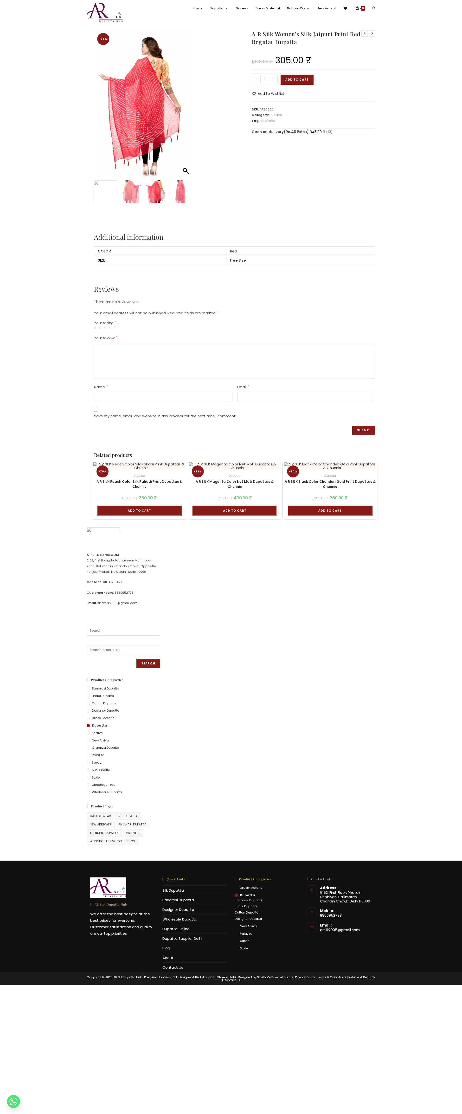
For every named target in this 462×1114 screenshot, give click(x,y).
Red (233, 251)
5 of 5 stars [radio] (115, 328)
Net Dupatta (128, 816)
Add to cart (297, 79)
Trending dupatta (104, 833)
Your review (105, 337)
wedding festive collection (112, 841)
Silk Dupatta (101, 770)
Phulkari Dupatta (132, 824)
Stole (96, 777)
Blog (166, 948)
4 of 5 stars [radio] (110, 328)
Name (101, 386)
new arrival (100, 740)
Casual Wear (100, 816)
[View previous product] (364, 33)
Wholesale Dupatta (107, 792)
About (167, 957)
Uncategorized (104, 784)
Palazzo (98, 755)
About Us (286, 977)
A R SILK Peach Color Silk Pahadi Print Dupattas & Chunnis (139, 484)
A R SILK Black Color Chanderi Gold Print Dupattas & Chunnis (330, 484)
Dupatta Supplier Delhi (182, 938)
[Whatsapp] (13, 1101)
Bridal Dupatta (103, 696)
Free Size (238, 260)
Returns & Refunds (361, 977)
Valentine (267, 120)
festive (97, 733)
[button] (186, 106)
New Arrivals (100, 824)
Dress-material (103, 718)
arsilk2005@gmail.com (340, 929)
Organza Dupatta (105, 747)
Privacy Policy (305, 977)
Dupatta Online (176, 928)
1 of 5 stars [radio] (96, 328)
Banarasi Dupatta (105, 688)
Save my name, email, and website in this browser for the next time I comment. (165, 416)
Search (148, 663)
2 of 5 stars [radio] (101, 328)
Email (243, 386)
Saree (97, 762)
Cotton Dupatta (104, 703)
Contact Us (172, 967)
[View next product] (372, 33)
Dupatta (276, 115)
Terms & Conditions (331, 977)
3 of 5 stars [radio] (105, 328)
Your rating (105, 323)
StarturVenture (267, 977)
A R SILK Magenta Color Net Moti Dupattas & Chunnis (235, 484)
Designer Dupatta (105, 710)
